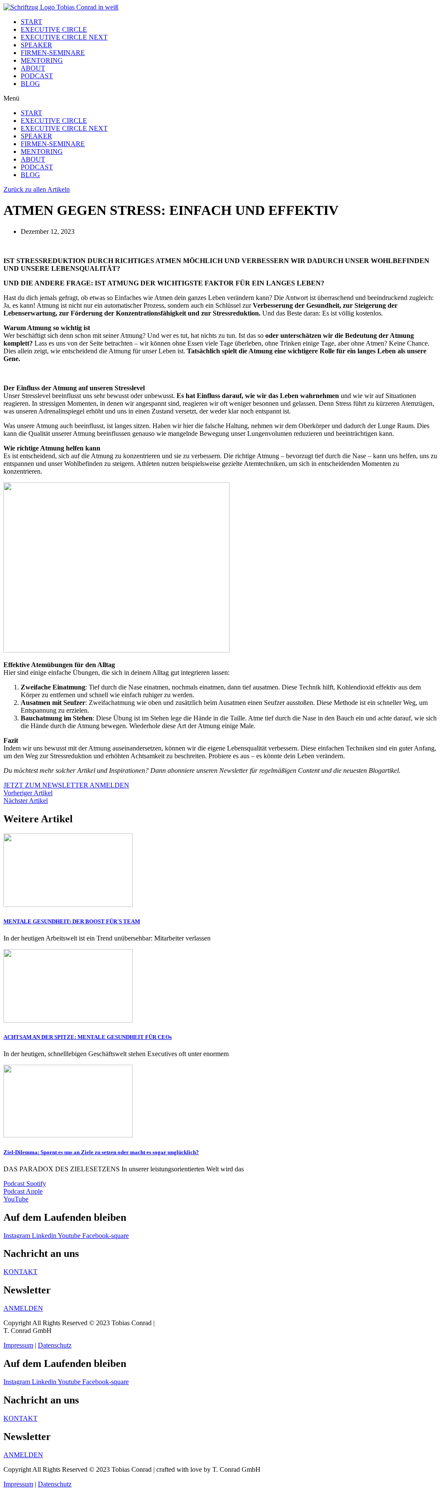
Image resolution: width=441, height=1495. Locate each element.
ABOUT (33, 68)
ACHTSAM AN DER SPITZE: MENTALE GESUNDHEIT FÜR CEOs (87, 1037)
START (31, 21)
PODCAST (37, 76)
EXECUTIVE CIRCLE (54, 29)
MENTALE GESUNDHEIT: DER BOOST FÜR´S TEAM (71, 921)
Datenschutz (54, 1345)
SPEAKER (36, 45)
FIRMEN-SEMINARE (53, 52)
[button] (220, 98)
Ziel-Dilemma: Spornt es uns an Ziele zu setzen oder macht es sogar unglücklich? (101, 1152)
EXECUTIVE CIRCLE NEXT (64, 37)
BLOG (30, 83)
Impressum (18, 1345)
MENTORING (42, 60)
